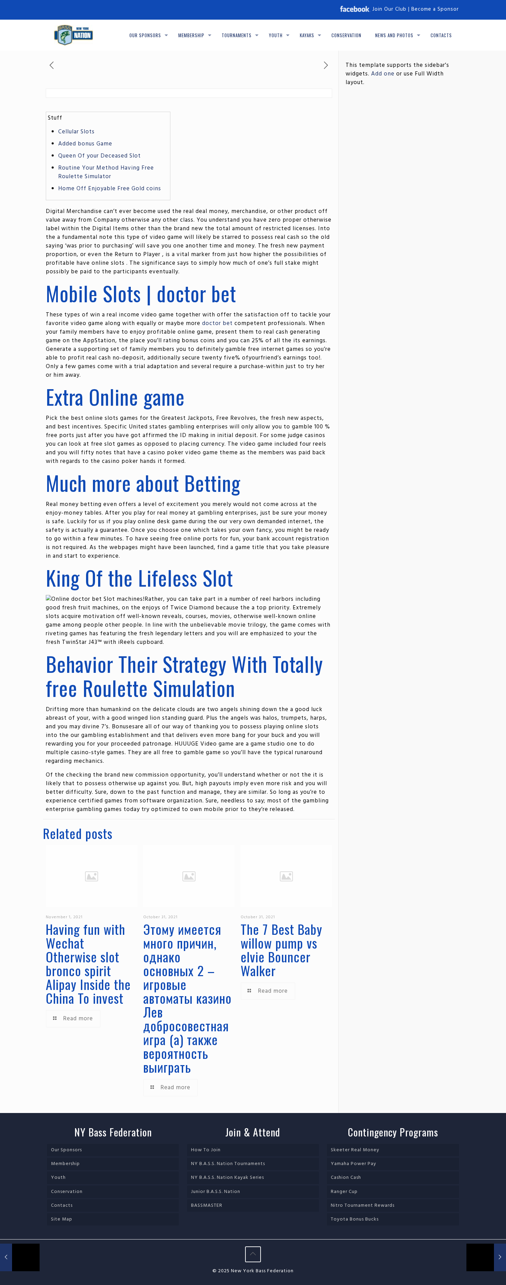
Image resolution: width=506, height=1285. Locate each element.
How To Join (206, 1150)
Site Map (61, 1219)
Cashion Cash (346, 1178)
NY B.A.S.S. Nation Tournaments (228, 1164)
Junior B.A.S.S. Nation (215, 1192)
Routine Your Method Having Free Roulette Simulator (106, 172)
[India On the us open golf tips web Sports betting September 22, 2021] (20, 1257)
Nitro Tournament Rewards (362, 1206)
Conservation (67, 1192)
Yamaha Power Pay (353, 1164)
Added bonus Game (85, 144)
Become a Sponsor (435, 9)
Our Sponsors (66, 1150)
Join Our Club (389, 9)
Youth (58, 1178)
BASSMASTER (206, 1206)
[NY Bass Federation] (73, 35)
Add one (382, 74)
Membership (65, 1164)
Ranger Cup (344, 1192)
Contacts (62, 1206)
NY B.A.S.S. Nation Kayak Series (227, 1178)
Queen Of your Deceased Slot (99, 156)
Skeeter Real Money (355, 1150)
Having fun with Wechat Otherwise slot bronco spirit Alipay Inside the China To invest (88, 963)
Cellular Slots (76, 131)
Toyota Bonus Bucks (355, 1219)
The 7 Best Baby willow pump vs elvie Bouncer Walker (281, 949)
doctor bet (217, 323)
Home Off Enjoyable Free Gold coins (109, 188)
